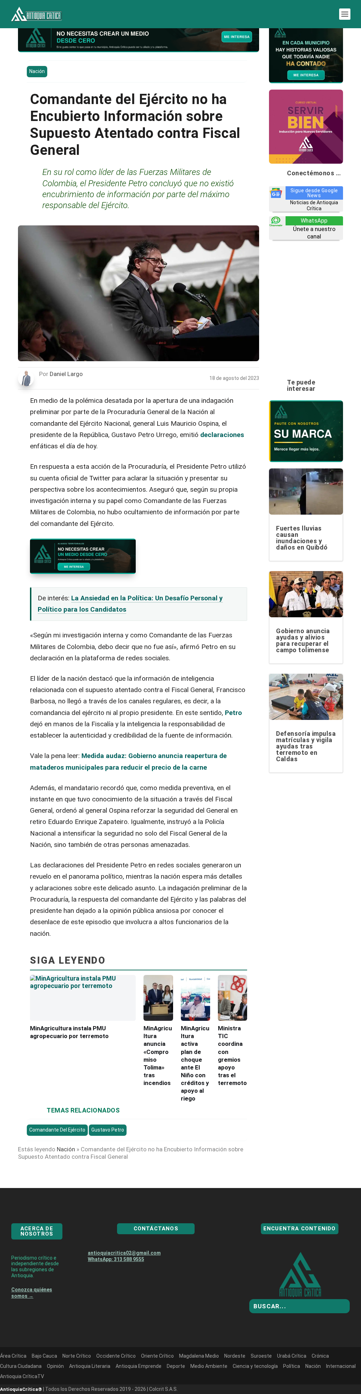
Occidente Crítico (116, 1381)
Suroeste (261, 1381)
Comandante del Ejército (57, 1130)
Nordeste (234, 1381)
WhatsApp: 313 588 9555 (116, 1284)
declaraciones (222, 435)
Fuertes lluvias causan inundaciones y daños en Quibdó (302, 538)
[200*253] (138, 50)
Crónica (320, 1381)
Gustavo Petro (107, 1130)
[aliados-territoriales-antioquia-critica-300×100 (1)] (83, 571)
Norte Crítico (76, 1381)
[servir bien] (306, 161)
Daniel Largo (66, 373)
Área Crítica (13, 1381)
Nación (37, 71)
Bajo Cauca (44, 1381)
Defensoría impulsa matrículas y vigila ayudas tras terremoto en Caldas (306, 746)
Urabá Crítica (291, 1381)
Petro (233, 713)
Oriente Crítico (157, 1381)
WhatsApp (314, 220)
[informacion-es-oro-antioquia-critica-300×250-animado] (306, 81)
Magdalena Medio (199, 1381)
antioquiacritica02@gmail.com (124, 1278)
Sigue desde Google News (314, 193)
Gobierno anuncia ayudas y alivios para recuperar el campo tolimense (303, 640)
